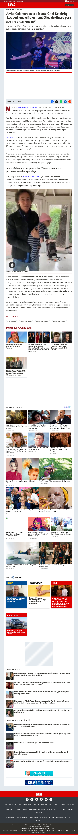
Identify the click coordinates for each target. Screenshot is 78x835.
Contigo (24, 809)
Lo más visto (13, 669)
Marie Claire (27, 804)
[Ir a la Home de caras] (11, 6)
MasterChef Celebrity (26, 321)
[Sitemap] (50, 799)
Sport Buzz (62, 809)
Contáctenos (33, 817)
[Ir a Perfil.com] (69, 2)
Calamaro (10, 137)
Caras (18, 809)
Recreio (70, 809)
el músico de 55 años (32, 176)
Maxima (39, 812)
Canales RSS (9, 817)
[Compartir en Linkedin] (65, 101)
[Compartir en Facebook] (52, 101)
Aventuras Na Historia (37, 809)
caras (61, 583)
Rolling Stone (51, 809)
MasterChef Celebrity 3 (59, 321)
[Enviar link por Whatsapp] (61, 101)
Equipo (51, 817)
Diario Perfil (8, 804)
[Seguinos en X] (36, 799)
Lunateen (62, 804)
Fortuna (36, 804)
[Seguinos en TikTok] (41, 799)
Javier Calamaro (11, 321)
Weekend (44, 804)
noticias (16, 583)
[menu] (5, 5)
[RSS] (46, 799)
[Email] (69, 101)
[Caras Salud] (39, 775)
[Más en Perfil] (17, 577)
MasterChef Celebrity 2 (42, 321)
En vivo (70, 5)
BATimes (70, 804)
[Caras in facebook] (31, 799)
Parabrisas (53, 804)
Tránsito (39, 820)
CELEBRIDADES (10, 10)
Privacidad (43, 817)
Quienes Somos (21, 817)
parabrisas (16, 615)
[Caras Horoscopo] (39, 784)
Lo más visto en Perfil (18, 720)
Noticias (18, 804)
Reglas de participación (64, 817)
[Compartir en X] (56, 101)
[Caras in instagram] (27, 799)
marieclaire (38, 583)
